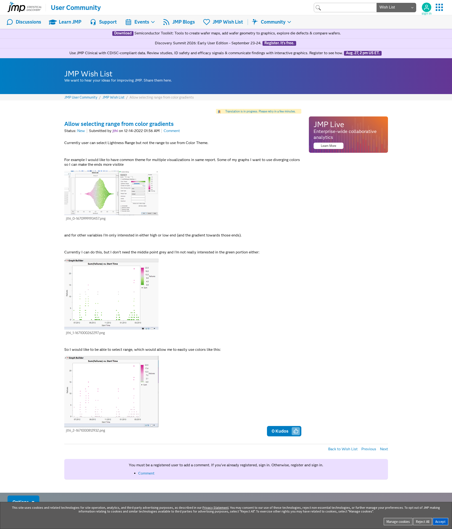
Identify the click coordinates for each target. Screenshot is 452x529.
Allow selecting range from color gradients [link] (161, 97)
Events (141, 22)
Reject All (422, 521)
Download (123, 33)
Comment (172, 130)
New (81, 130)
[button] (296, 431)
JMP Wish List (228, 22)
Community (273, 22)
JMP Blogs (183, 22)
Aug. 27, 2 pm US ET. (363, 53)
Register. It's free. (279, 43)
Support (108, 22)
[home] (25, 7)
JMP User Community (80, 97)
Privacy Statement (215, 507)
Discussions (28, 22)
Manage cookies (398, 521)
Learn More (328, 146)
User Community (76, 7)
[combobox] (345, 7)
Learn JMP (70, 22)
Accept (440, 521)
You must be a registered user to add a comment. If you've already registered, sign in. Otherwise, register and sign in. (226, 465)
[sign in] (426, 7)
